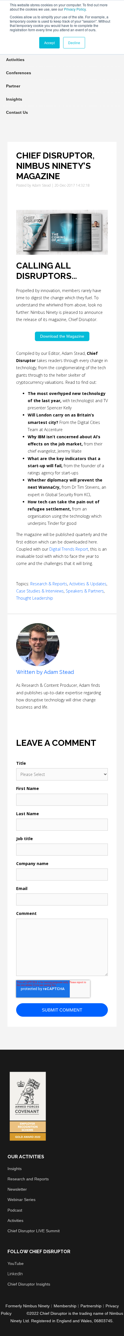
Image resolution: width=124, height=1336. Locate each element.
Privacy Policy (75, 9)
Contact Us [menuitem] (17, 112)
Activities (15, 1220)
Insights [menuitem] (14, 99)
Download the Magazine (62, 336)
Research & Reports (48, 583)
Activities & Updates (87, 583)
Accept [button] (49, 42)
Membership (65, 1306)
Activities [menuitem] (15, 59)
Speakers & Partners (85, 591)
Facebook (19, 717)
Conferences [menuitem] (18, 73)
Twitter (35, 717)
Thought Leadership (34, 598)
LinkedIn (27, 717)
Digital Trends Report (68, 549)
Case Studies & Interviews (40, 591)
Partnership (91, 1306)
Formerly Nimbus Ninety (27, 1306)
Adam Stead (41, 185)
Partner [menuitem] (13, 86)
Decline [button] (74, 42)
